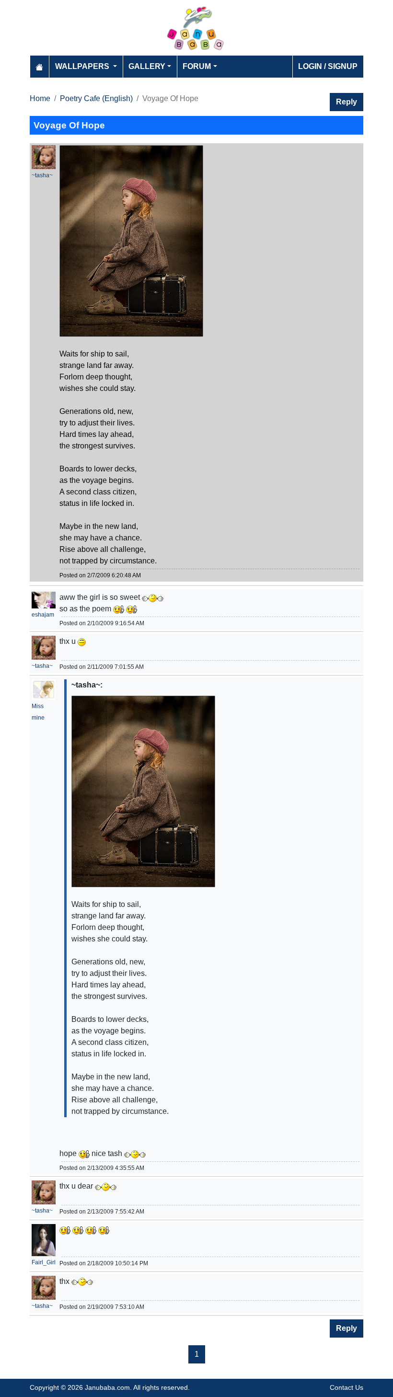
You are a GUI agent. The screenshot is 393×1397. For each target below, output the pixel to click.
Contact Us (346, 1387)
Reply (346, 102)
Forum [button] (197, 66)
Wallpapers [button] (83, 66)
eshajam (43, 614)
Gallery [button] (146, 66)
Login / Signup (328, 66)
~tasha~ (42, 175)
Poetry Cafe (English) (96, 98)
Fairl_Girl (44, 1262)
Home (40, 98)
